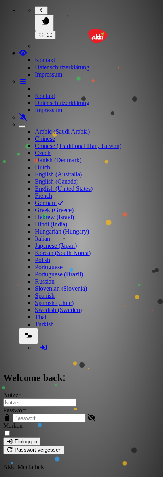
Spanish (45, 295)
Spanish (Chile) (54, 302)
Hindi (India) (51, 224)
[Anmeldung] (43, 347)
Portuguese (49, 267)
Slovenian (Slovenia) (61, 288)
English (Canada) (56, 181)
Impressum (48, 74)
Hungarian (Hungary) (62, 231)
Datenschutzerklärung (62, 67)
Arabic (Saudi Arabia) (62, 131)
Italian (42, 238)
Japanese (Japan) (56, 245)
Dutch (42, 167)
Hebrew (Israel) (54, 217)
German (46, 202)
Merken (13, 425)
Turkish (44, 324)
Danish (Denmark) (58, 160)
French (43, 195)
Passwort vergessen (37, 450)
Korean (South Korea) (63, 252)
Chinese (45, 138)
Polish (42, 260)
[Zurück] (41, 10)
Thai (40, 317)
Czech (43, 152)
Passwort (14, 410)
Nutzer (11, 394)
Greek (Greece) (54, 210)
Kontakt (45, 60)
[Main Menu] (44, 23)
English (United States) (64, 188)
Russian (45, 281)
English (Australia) (58, 174)
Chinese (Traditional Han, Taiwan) (78, 145)
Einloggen (25, 441)
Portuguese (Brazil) (59, 274)
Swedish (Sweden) (58, 310)
